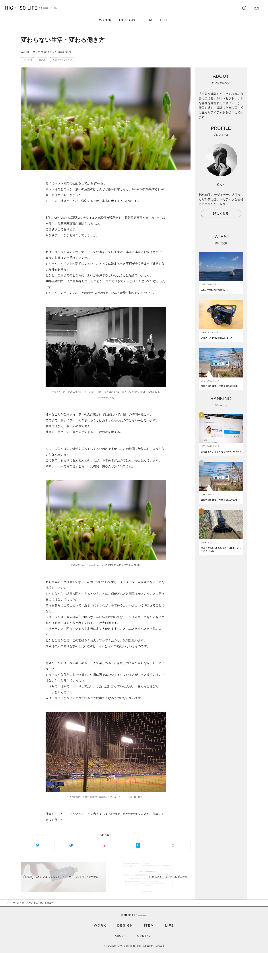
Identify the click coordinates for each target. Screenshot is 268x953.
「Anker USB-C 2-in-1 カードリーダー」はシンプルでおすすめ (66, 877)
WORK (105, 20)
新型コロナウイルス (62, 59)
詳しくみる (221, 213)
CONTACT (145, 935)
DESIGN (127, 20)
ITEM (147, 20)
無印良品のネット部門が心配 (163, 877)
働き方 (42, 59)
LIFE (164, 20)
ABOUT (120, 935)
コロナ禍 (27, 59)
